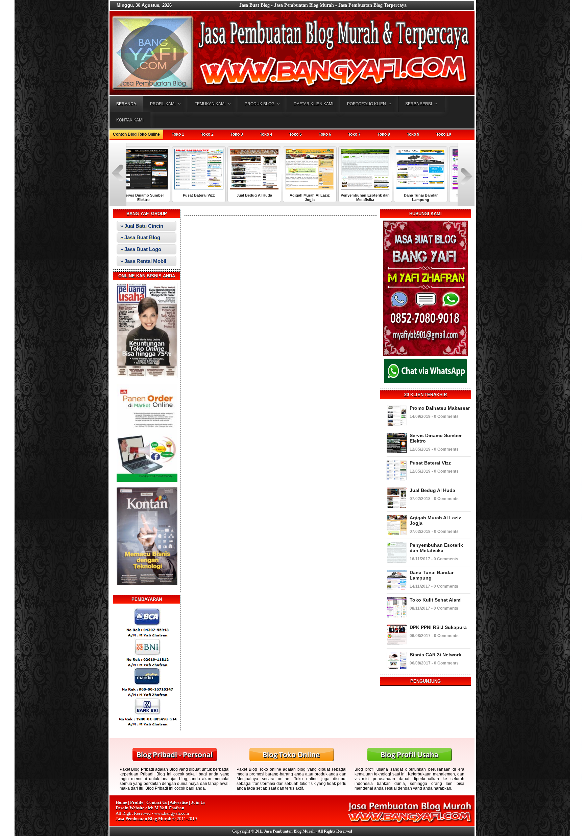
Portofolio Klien (366, 103)
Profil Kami (162, 103)
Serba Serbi (418, 103)
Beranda (126, 103)
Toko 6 (325, 134)
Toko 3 (236, 134)
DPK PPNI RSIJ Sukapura (438, 627)
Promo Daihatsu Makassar (440, 408)
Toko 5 (295, 134)
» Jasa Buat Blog (140, 237)
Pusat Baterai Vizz (153, 195)
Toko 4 (266, 134)
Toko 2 (207, 134)
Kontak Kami (129, 120)
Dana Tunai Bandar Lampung (375, 197)
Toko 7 (354, 134)
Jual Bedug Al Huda (208, 195)
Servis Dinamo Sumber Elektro (436, 438)
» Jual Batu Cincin (141, 226)
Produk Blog (259, 103)
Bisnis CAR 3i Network (435, 654)
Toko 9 (413, 134)
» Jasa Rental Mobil (143, 261)
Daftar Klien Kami (313, 103)
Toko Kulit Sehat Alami (430, 195)
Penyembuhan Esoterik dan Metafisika (319, 197)
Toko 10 (443, 134)
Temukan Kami (210, 103)
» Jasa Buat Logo (140, 249)
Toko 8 (384, 134)
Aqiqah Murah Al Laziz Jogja (264, 197)
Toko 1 (178, 134)
